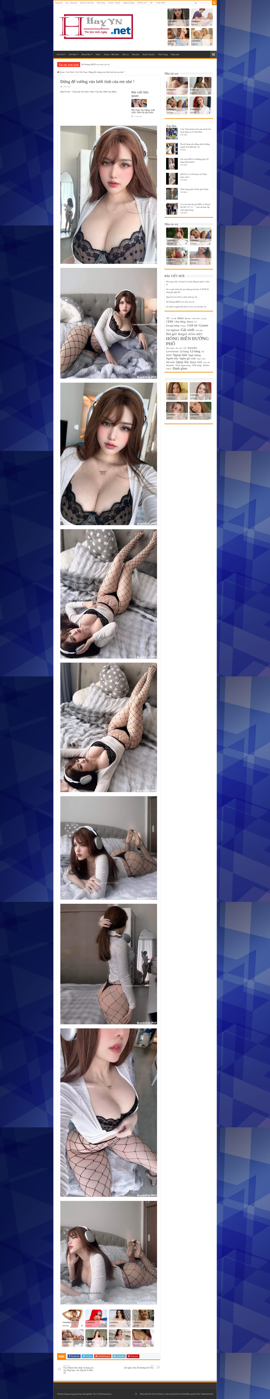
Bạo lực (188, 318)
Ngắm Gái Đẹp (128, 3)
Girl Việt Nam (81, 72)
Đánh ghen (180, 368)
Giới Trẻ (60, 54)
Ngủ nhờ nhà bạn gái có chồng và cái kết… (99, 64)
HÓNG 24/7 (142, 3)
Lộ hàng (184, 351)
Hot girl (171, 334)
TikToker (206, 365)
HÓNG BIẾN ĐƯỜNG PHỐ (187, 341)
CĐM (169, 321)
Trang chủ (58, 3)
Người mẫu (172, 358)
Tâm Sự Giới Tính (87, 3)
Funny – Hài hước (111, 54)
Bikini (181, 318)
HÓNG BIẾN (195, 334)
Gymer (203, 325)
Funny (183, 326)
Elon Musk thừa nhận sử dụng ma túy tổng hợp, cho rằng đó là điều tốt (78, 1369)
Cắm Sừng (180, 321)
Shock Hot (86, 54)
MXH (169, 355)
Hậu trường (170, 348)
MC (203, 352)
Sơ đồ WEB (160, 3)
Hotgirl (182, 334)
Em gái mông (172, 325)
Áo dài (173, 318)
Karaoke (192, 347)
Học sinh (179, 348)
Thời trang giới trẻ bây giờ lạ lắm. (194, 189)
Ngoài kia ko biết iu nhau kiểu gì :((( (181, 297)
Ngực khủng (194, 355)
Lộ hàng (195, 351)
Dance (190, 321)
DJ (195, 322)
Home (62, 72)
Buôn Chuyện (149, 54)
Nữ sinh (170, 362)
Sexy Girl (196, 362)
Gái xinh (187, 329)
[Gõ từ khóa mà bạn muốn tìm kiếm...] (214, 2)
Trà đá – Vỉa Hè (114, 3)
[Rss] (196, 3)
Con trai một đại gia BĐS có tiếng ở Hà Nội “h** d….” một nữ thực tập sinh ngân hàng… (195, 207)
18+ (151, 3)
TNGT (168, 369)
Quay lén (182, 362)
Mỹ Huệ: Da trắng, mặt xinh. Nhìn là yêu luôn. (143, 111)
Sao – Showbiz (71, 3)
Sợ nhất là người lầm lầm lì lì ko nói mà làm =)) (186, 306)
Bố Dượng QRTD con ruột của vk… (181, 302)
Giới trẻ (192, 325)
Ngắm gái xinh (188, 358)
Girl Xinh (73, 54)
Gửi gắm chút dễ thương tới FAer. (139, 1367)
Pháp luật (175, 54)
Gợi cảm (199, 330)
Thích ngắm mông (183, 365)
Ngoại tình (180, 355)
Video (97, 54)
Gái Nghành (172, 330)
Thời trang (196, 365)
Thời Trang (101, 3)
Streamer (170, 365)
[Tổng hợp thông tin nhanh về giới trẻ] (95, 26)
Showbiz (135, 54)
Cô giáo (204, 318)
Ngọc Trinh (201, 359)
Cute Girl (196, 318)
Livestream (172, 351)
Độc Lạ (125, 54)
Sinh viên (206, 362)
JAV (185, 348)
